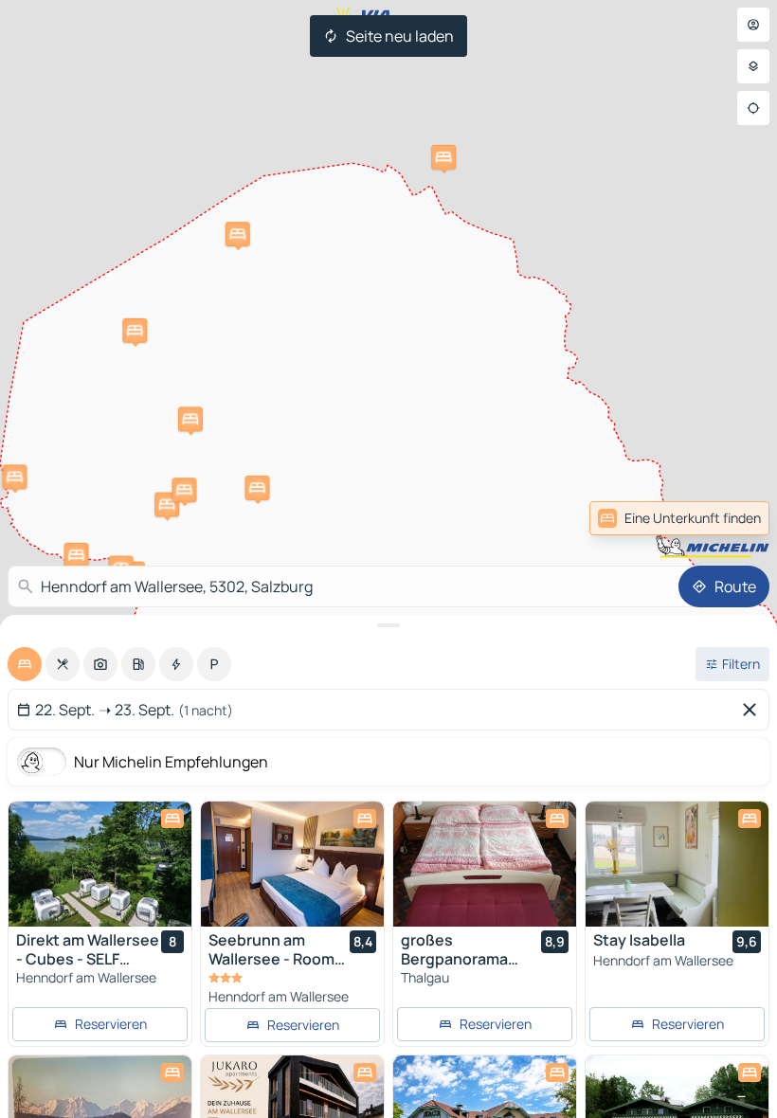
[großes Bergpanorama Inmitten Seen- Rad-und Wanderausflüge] (484, 864)
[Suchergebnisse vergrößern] (388, 625)
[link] (727, 518)
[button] (14, 476)
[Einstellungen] (753, 66)
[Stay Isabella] (677, 864)
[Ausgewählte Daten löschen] (753, 709)
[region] (100, 864)
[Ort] (753, 108)
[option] (25, 664)
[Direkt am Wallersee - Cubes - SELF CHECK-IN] (100, 864)
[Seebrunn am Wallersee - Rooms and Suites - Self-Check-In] (292, 864)
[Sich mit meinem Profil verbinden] (753, 25)
